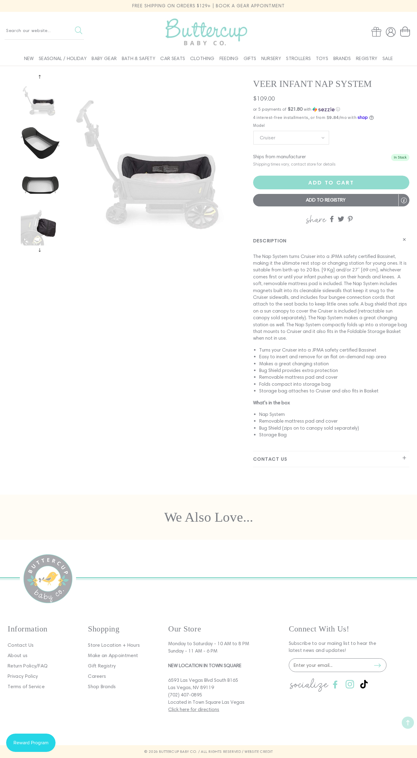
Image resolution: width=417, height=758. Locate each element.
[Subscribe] (377, 665)
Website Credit (259, 751)
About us (18, 655)
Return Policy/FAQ (28, 666)
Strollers (298, 58)
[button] (406, 31)
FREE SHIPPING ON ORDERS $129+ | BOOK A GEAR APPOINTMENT (208, 6)
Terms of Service (26, 686)
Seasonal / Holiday (63, 58)
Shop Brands (102, 686)
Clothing (202, 58)
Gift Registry (102, 666)
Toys (322, 58)
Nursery (271, 58)
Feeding (228, 58)
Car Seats (172, 58)
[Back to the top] (408, 723)
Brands (342, 58)
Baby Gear (104, 58)
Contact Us (21, 645)
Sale (388, 58)
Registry (367, 58)
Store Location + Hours (114, 645)
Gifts (250, 58)
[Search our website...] (78, 30)
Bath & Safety (138, 58)
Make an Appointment (113, 655)
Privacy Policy (23, 676)
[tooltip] (404, 200)
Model (259, 125)
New (29, 58)
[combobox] (44, 30)
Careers (97, 676)
